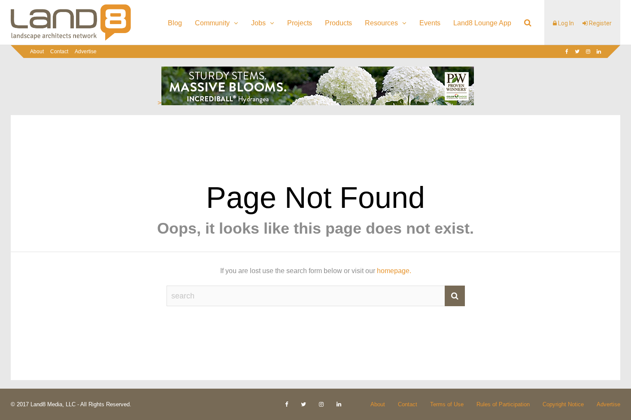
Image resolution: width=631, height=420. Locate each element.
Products (338, 23)
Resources (381, 23)
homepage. (394, 270)
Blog (175, 23)
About (37, 52)
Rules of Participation (503, 404)
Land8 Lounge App (482, 23)
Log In (565, 23)
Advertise (86, 52)
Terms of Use (447, 404)
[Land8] (71, 39)
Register (600, 23)
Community (212, 23)
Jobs (258, 23)
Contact (59, 52)
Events (429, 23)
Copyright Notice (563, 404)
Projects (299, 23)
